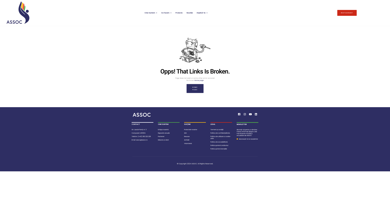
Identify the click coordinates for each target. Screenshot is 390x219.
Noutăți (190, 13)
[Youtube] (250, 114)
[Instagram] (244, 114)
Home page (199, 80)
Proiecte (179, 13)
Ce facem (165, 13)
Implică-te (201, 13)
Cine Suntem (150, 13)
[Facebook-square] (239, 114)
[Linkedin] (255, 114)
